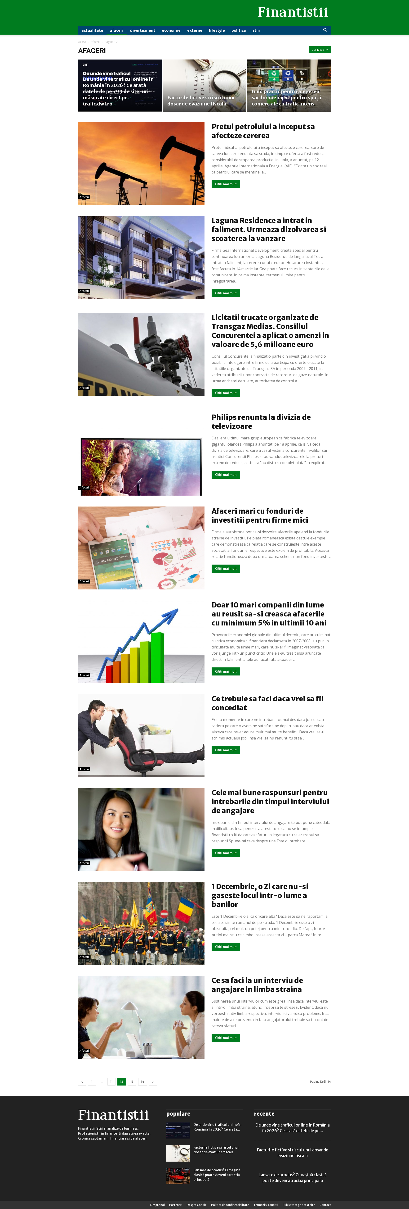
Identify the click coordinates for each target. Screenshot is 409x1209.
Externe (194, 30)
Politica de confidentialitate (230, 1205)
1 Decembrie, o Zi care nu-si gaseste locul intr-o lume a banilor (260, 895)
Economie (171, 30)
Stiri (256, 30)
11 (111, 1081)
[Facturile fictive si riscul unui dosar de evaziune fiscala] (204, 85)
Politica (238, 30)
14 (142, 1081)
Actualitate (92, 30)
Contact (325, 1205)
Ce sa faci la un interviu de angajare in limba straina (257, 985)
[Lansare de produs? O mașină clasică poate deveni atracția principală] (178, 1176)
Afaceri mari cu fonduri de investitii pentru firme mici (260, 515)
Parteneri (175, 1205)
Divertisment (142, 30)
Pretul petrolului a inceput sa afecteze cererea (263, 131)
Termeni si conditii (265, 1205)
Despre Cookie (197, 1205)
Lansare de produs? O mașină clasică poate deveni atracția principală (217, 1175)
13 (132, 1081)
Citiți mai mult (225, 184)
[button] (325, 30)
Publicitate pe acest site (299, 1205)
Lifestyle (217, 30)
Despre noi (157, 1205)
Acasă (82, 42)
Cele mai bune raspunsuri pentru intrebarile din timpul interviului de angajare (270, 801)
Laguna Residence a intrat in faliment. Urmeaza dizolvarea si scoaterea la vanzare (269, 229)
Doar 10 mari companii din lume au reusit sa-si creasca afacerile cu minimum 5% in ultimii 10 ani (269, 613)
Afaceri (116, 30)
